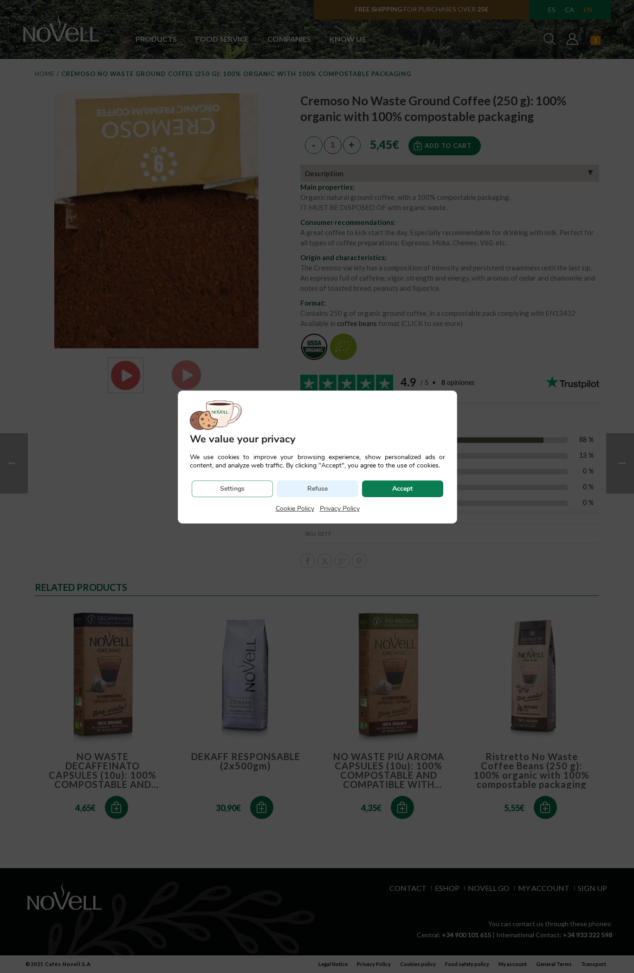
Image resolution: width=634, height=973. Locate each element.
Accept (402, 488)
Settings (232, 488)
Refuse (317, 488)
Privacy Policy (340, 508)
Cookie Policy (295, 508)
